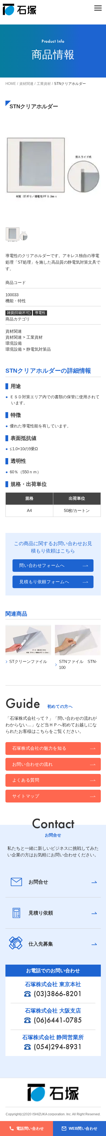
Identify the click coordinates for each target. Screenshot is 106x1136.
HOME (10, 84)
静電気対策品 (38, 349)
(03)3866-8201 (58, 993)
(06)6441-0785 (58, 1020)
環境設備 (13, 343)
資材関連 (26, 84)
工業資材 (44, 84)
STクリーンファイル (28, 661)
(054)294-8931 (58, 1046)
